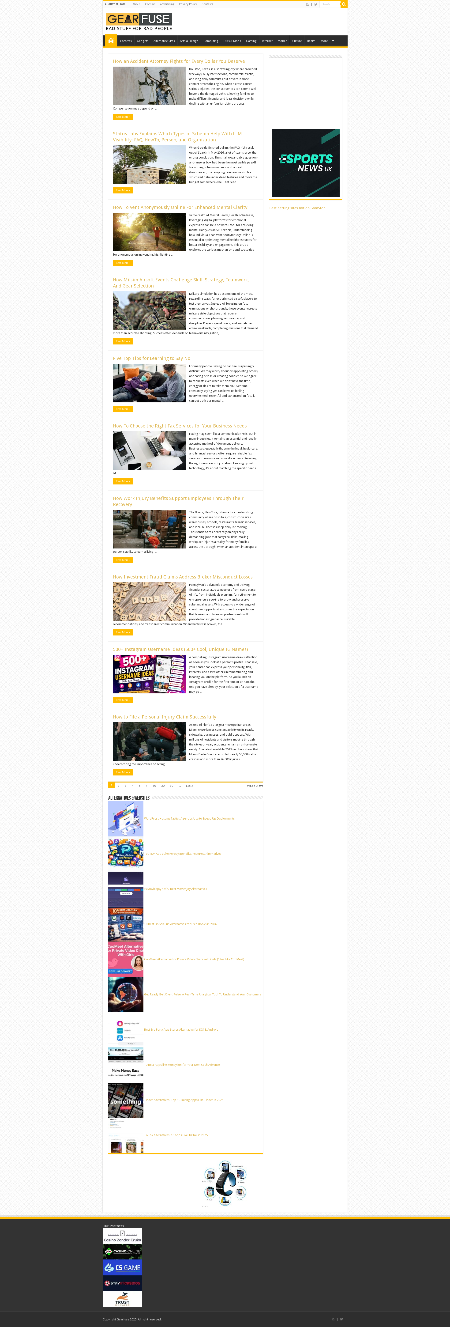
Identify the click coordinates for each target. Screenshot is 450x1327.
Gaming (251, 41)
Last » (190, 785)
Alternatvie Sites (164, 41)
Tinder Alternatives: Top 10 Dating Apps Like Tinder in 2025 (183, 1100)
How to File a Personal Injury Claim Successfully (164, 717)
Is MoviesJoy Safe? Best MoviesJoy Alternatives (175, 889)
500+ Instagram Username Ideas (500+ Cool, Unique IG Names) (181, 649)
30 (171, 785)
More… (326, 41)
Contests (207, 4)
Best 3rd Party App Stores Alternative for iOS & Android (181, 1029)
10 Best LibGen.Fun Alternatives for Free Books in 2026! (181, 924)
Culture (297, 41)
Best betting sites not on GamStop (297, 208)
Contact (150, 4)
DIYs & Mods (232, 41)
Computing (210, 41)
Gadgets (142, 41)
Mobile (282, 41)
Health (311, 41)
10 (154, 785)
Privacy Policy (188, 4)
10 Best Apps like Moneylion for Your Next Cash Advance (182, 1064)
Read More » (123, 116)
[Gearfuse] (139, 20)
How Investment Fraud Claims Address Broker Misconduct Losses (183, 577)
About (136, 4)
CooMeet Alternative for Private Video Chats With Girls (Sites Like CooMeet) (194, 959)
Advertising (167, 4)
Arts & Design (189, 41)
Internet (267, 41)
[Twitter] (316, 4)
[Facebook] (311, 4)
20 (163, 785)
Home (111, 40)
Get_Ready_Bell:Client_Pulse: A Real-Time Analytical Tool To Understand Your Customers (202, 994)
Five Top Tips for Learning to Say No (151, 358)
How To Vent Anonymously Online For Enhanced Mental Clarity (180, 207)
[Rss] (307, 4)
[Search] (344, 4)
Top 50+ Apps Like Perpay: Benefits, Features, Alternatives (182, 853)
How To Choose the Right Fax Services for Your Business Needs (180, 426)
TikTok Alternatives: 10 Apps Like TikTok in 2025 (176, 1135)
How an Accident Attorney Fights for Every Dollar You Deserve (179, 61)
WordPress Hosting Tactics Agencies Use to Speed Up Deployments (189, 818)
